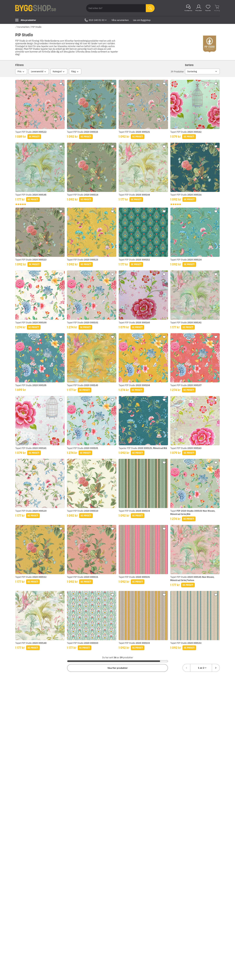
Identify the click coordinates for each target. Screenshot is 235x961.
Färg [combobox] (73, 71)
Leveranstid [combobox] (37, 71)
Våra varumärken (120, 20)
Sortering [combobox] (192, 71)
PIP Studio (36, 27)
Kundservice (188, 10)
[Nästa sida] (216, 668)
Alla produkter (28, 20)
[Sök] (150, 8)
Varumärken (23, 27)
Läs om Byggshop (142, 20)
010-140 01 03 (96, 20)
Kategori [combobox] (57, 71)
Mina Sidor (198, 10)
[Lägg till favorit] (61, 83)
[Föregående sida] (186, 668)
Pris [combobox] (19, 71)
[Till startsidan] (35, 8)
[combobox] (201, 668)
